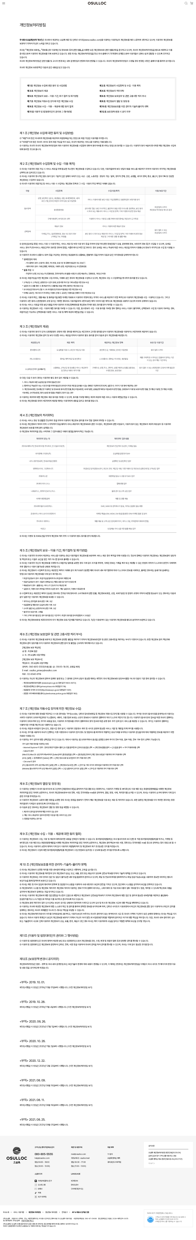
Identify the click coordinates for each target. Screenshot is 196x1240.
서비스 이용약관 (18, 1212)
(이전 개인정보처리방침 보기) (80, 987)
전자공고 (65, 1212)
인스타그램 (41, 1185)
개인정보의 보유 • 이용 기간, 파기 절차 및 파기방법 (52, 96)
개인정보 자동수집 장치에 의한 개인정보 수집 (50, 101)
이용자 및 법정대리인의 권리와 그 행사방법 (49, 111)
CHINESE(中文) (77, 1189)
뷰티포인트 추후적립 (114, 1162)
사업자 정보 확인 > (27, 1221)
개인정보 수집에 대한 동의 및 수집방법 (47, 85)
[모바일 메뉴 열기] (4, 3)
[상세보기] (41, 369)
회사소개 (6, 1212)
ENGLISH (74, 1185)
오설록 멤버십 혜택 (113, 1158)
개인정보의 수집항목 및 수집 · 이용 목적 (120, 85)
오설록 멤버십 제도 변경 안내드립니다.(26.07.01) (165, 1159)
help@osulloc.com (42, 1158)
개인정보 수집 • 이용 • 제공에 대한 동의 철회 (50, 106)
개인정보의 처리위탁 (112, 91)
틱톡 (39, 1193)
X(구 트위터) (42, 1197)
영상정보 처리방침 (51, 1212)
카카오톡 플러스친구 (45, 1181)
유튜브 (40, 1189)
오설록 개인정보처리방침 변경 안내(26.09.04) (165, 1153)
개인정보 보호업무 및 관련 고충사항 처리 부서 (123, 96)
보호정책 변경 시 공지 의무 (115, 111)
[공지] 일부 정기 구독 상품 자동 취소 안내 (162, 1156)
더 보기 (151, 1163)
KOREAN (74, 1181)
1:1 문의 (110, 1154)
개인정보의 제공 (37, 91)
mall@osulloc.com (78, 1154)
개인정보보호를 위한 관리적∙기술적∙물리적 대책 (124, 106)
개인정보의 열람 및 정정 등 (115, 101)
